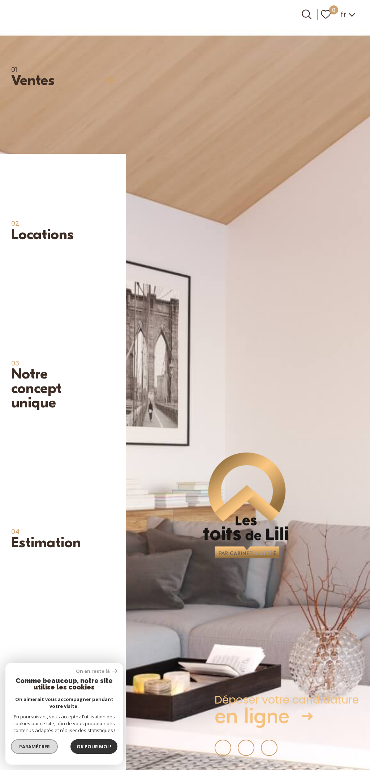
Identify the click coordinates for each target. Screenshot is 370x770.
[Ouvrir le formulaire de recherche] (306, 14)
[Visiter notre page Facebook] (223, 748)
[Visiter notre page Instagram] (246, 748)
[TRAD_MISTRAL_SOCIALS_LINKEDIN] (269, 748)
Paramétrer (34, 746)
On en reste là (93, 671)
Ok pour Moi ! (94, 746)
